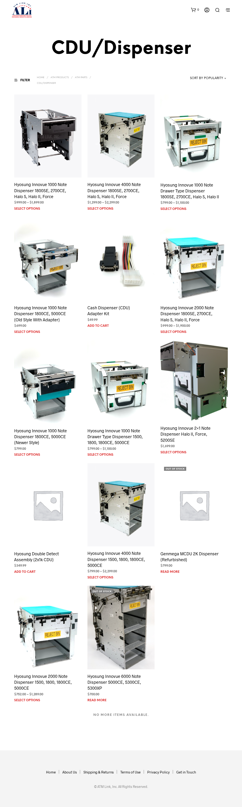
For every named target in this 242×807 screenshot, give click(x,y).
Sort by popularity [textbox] (206, 78)
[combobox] (204, 78)
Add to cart (98, 325)
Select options (27, 208)
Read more (170, 571)
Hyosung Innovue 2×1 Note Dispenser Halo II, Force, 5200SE (185, 433)
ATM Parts (81, 77)
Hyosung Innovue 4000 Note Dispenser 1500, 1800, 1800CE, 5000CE (116, 559)
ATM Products (60, 77)
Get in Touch (186, 772)
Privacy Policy (158, 772)
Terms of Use (130, 772)
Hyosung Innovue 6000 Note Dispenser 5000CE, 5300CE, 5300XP (114, 682)
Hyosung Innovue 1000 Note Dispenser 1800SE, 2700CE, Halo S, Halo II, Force (40, 190)
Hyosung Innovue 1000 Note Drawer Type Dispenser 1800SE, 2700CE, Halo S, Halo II (189, 190)
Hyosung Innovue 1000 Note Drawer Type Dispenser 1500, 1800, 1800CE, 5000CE (115, 436)
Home (40, 77)
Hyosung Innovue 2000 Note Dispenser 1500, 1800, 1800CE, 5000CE (43, 682)
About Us (69, 772)
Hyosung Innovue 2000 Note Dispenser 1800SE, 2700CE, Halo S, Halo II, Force (187, 313)
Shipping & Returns (98, 772)
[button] (195, 9)
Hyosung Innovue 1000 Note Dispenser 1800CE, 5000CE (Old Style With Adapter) (40, 313)
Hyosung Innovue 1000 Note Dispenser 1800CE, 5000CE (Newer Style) (40, 436)
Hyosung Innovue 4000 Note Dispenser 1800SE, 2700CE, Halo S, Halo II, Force (114, 190)
